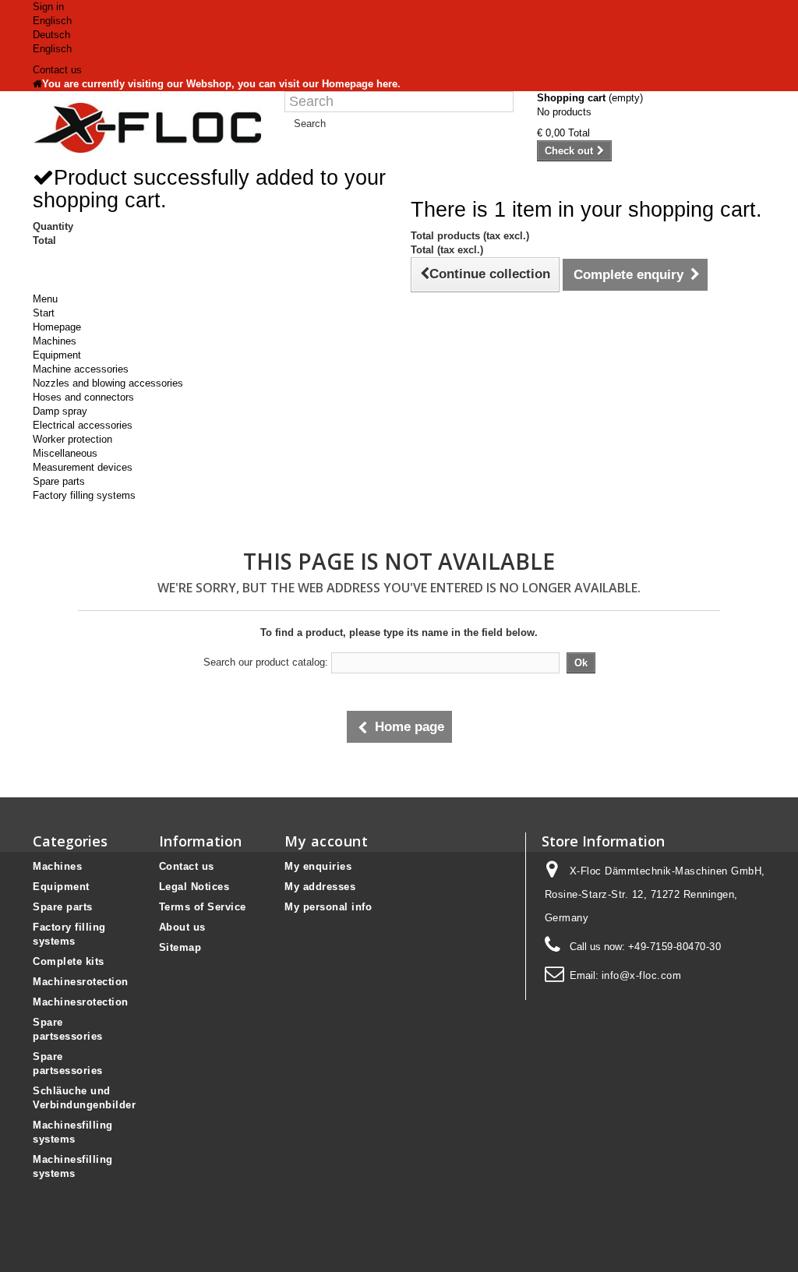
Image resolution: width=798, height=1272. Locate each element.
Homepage (57, 327)
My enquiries (317, 866)
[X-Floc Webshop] (147, 128)
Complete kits (68, 961)
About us (182, 927)
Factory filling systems (84, 495)
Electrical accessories (82, 425)
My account (326, 841)
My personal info (328, 907)
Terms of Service (202, 907)
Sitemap (180, 947)
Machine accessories (81, 369)
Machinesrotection (81, 982)
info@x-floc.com (642, 975)
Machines (54, 341)
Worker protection (72, 439)
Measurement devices (82, 467)
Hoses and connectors (83, 397)
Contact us (57, 70)
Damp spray (60, 411)
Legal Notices (194, 886)
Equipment (57, 355)
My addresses (319, 886)
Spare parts (59, 481)
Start (44, 313)
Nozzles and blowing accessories (108, 383)
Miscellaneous (65, 453)
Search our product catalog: (265, 662)
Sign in (48, 6)
